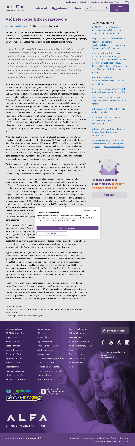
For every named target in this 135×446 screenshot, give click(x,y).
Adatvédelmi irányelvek (89, 210)
